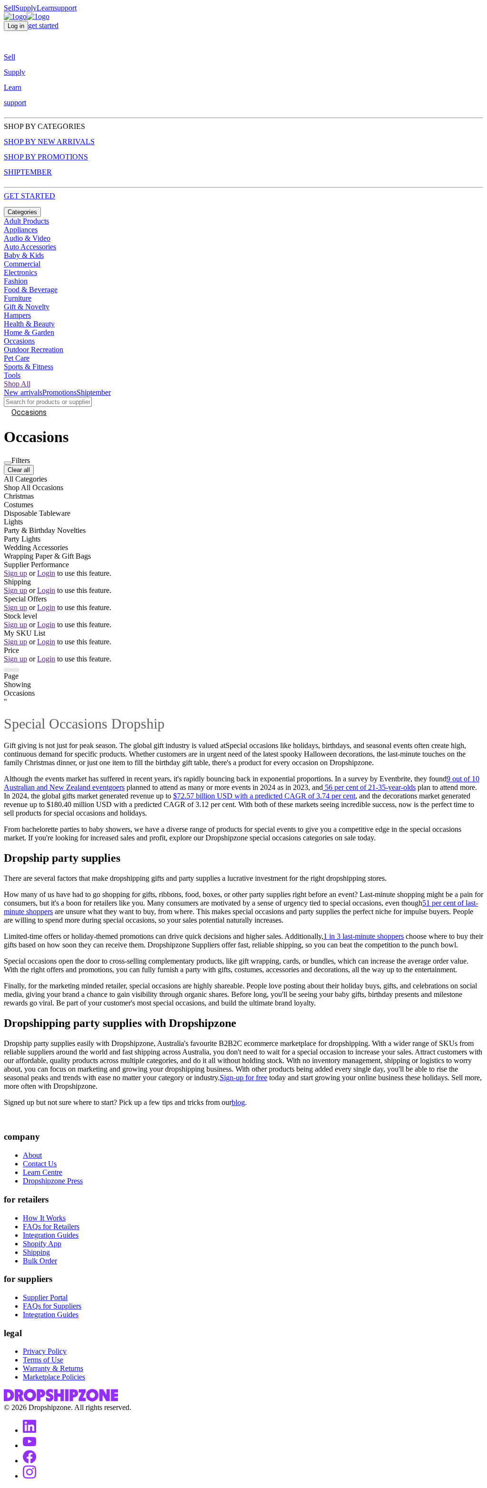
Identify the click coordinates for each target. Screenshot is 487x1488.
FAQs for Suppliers (52, 1306)
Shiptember (94, 392)
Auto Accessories (30, 247)
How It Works (44, 1218)
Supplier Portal (45, 1297)
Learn (45, 8)
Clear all (19, 469)
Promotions (59, 392)
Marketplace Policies (54, 1377)
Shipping (36, 1252)
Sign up (15, 573)
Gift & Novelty (26, 307)
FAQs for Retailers (51, 1226)
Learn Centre (42, 1172)
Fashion (16, 281)
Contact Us (40, 1164)
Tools (12, 375)
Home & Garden (29, 332)
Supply (26, 8)
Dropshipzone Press (53, 1181)
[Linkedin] (29, 1430)
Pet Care (16, 358)
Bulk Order (40, 1261)
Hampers (17, 315)
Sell (9, 8)
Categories (22, 212)
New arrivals (23, 392)
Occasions (19, 341)
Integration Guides (50, 1235)
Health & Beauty (29, 324)
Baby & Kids (24, 255)
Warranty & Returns (53, 1368)
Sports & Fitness (28, 367)
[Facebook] (29, 1461)
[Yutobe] (29, 1445)
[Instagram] (29, 1476)
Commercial (22, 264)
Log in (16, 26)
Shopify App (42, 1244)
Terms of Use (43, 1360)
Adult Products (26, 221)
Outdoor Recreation (33, 349)
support (65, 8)
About (32, 1155)
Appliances (21, 230)
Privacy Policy (45, 1351)
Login (46, 573)
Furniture (17, 298)
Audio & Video (27, 238)
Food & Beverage (31, 290)
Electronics (20, 272)
